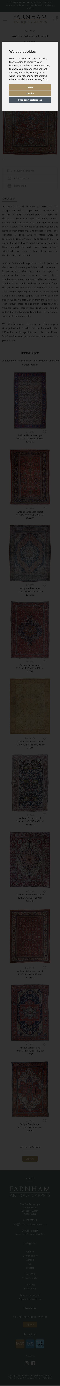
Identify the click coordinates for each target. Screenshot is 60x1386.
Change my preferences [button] (30, 100)
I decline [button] (30, 93)
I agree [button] (30, 87)
